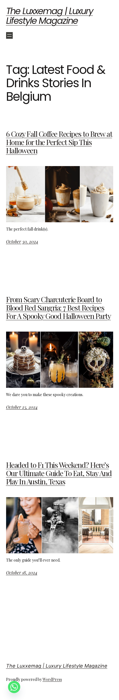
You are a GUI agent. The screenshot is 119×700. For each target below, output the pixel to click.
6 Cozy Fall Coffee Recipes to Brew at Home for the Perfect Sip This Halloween (59, 142)
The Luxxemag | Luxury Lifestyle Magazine (49, 16)
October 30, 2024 (22, 241)
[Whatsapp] (14, 687)
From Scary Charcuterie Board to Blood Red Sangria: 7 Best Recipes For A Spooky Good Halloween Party (58, 307)
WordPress (52, 679)
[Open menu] (9, 35)
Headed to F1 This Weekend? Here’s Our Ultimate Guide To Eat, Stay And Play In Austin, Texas (59, 473)
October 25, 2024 (22, 407)
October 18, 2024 (21, 572)
